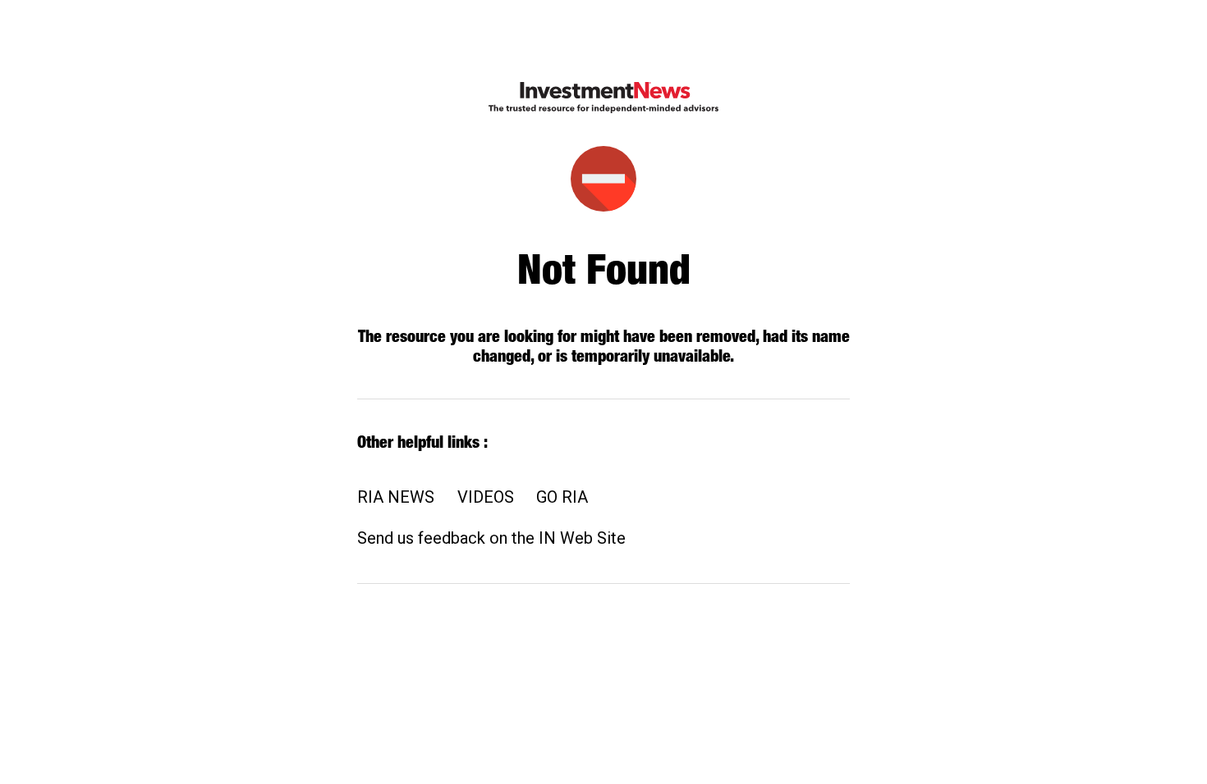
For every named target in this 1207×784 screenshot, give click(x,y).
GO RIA (562, 497)
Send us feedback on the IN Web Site (491, 538)
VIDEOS (485, 497)
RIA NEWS (395, 497)
